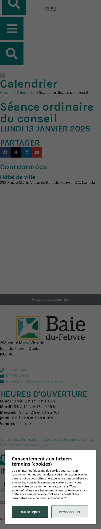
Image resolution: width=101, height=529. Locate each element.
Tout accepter (30, 512)
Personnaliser (70, 512)
